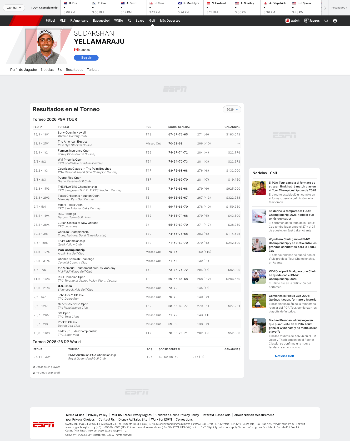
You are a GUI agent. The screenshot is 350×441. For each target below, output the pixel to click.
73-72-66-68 (178, 188)
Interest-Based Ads (216, 415)
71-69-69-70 (178, 242)
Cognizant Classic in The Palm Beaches (84, 168)
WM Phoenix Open (70, 159)
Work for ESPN (161, 419)
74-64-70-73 (178, 161)
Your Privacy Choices (80, 419)
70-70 (172, 297)
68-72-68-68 (178, 170)
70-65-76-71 (178, 333)
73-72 (172, 288)
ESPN (26, 20)
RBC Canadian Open (71, 277)
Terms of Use (74, 415)
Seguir (86, 57)
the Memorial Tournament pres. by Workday (86, 268)
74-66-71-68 (178, 215)
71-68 (172, 261)
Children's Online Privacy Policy (177, 415)
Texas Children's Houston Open (79, 195)
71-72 (172, 315)
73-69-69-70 (178, 179)
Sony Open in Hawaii (72, 132)
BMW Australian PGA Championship (92, 355)
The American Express (72, 141)
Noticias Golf (284, 356)
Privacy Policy (97, 415)
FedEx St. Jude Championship (77, 331)
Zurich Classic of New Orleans (78, 223)
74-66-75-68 (178, 233)
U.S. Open (65, 286)
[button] (326, 21)
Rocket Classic (68, 322)
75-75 (172, 252)
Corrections (184, 419)
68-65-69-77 (178, 306)
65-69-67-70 (178, 224)
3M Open (64, 313)
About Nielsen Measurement (254, 415)
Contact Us (107, 419)
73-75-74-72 (178, 270)
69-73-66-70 (178, 206)
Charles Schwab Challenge (76, 259)
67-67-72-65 (178, 134)
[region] (137, 230)
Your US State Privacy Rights (131, 415)
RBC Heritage (67, 214)
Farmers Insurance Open (74, 150)
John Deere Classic (71, 295)
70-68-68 (175, 143)
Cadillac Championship (73, 232)
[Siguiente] (325, 7)
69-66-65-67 (178, 197)
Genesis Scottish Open (73, 304)
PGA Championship (71, 250)
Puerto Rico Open (69, 177)
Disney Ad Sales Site (133, 419)
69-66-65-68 (178, 279)
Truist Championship (71, 241)
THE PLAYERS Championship (77, 186)
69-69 (172, 324)
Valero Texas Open (70, 204)
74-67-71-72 (178, 152)
